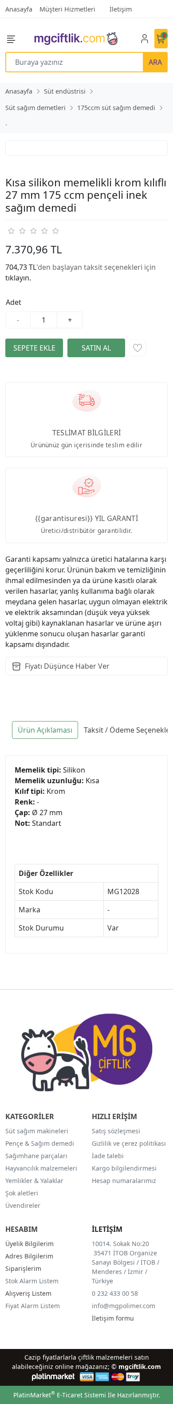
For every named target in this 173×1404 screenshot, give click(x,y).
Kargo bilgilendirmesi (124, 1168)
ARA (155, 62)
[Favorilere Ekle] (137, 348)
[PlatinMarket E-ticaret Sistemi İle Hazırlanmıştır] (53, 1376)
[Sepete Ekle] (34, 348)
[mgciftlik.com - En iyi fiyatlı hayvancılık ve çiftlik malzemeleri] (75, 38)
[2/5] (16, 230)
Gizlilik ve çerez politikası (129, 1143)
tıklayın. (18, 278)
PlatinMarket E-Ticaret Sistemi (59, 1395)
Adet (13, 302)
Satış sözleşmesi (116, 1131)
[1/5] (10, 230)
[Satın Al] (96, 348)
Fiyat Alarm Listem (32, 1305)
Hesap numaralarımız (124, 1180)
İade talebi (108, 1156)
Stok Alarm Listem (32, 1281)
